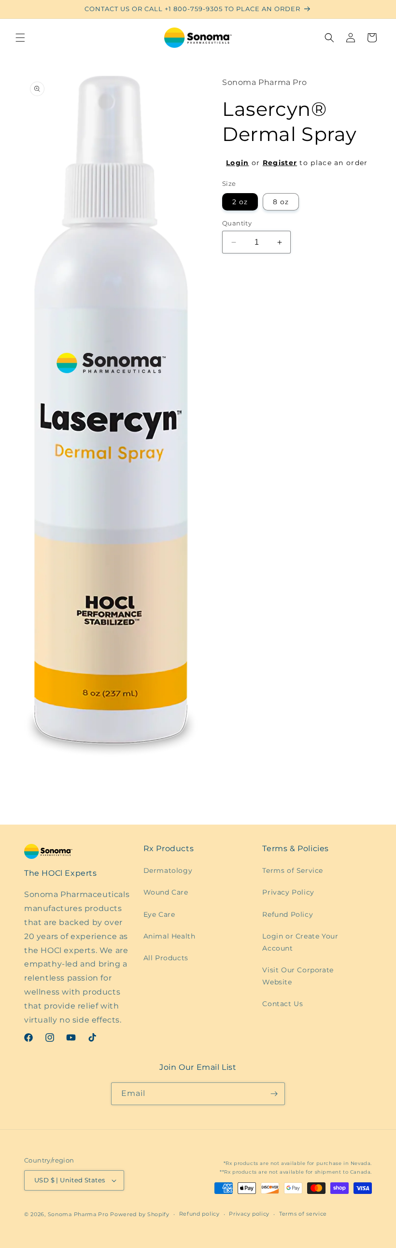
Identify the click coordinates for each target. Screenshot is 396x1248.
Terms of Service (292, 870)
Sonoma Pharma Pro (78, 1214)
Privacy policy (249, 1213)
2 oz (240, 201)
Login (237, 162)
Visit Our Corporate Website (297, 976)
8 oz (281, 201)
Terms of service (303, 1213)
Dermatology (168, 870)
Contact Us (282, 1003)
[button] (20, 37)
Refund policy (199, 1213)
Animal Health (169, 936)
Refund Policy (287, 914)
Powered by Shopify (140, 1214)
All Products (165, 958)
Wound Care (165, 892)
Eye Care (159, 914)
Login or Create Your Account (300, 942)
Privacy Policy (288, 892)
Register (280, 162)
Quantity (237, 223)
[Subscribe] (273, 1093)
